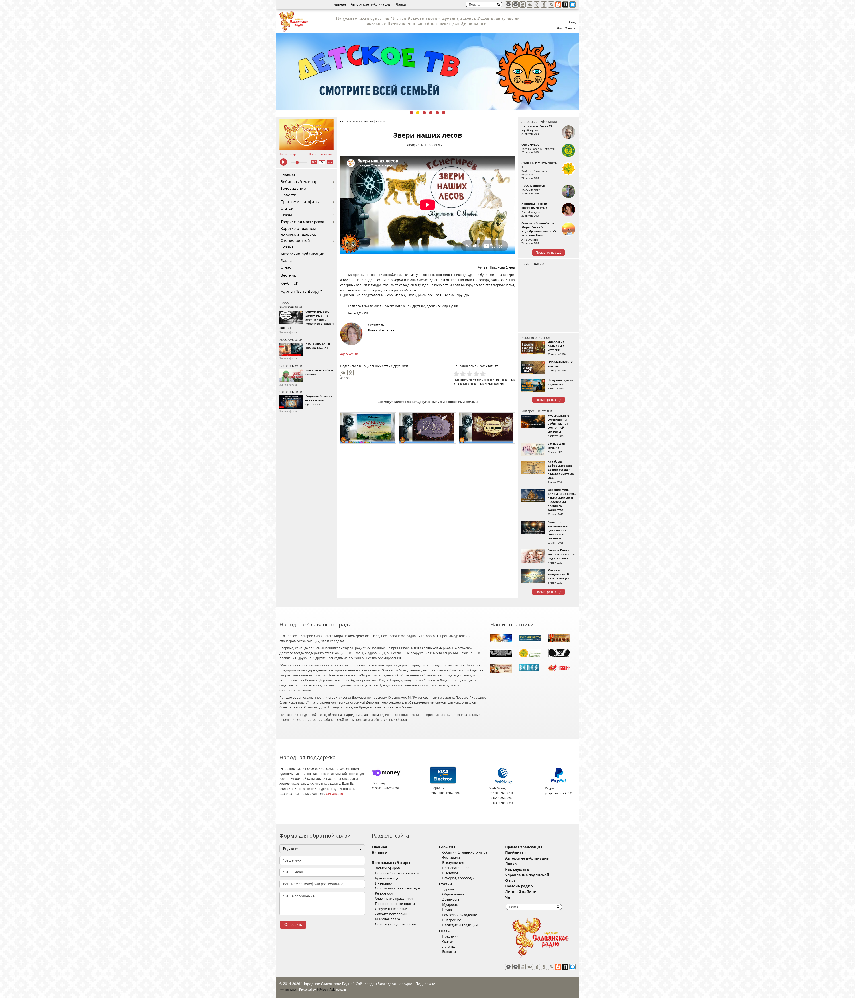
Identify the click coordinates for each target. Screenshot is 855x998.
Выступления (453, 863)
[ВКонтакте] (343, 373)
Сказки (447, 941)
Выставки (450, 873)
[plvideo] (565, 4)
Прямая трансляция (523, 847)
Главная (339, 4)
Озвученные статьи (391, 909)
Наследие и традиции (460, 925)
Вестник (288, 275)
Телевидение (293, 188)
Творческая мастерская (302, 222)
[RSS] (551, 4)
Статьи (287, 208)
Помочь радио (532, 263)
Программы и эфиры (300, 202)
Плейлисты (516, 853)
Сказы (286, 215)
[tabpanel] (427, 71)
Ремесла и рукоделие (459, 915)
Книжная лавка (387, 919)
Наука (447, 910)
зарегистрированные (501, 379)
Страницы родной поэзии (396, 924)
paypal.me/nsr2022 (558, 793)
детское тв (350, 354)
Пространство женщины (395, 904)
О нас (286, 267)
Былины (449, 951)
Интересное (452, 920)
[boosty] (558, 4)
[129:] (427, 71)
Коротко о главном (298, 228)
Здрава (448, 889)
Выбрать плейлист (321, 154)
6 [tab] (443, 112)
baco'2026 (291, 989)
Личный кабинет (521, 892)
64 (322, 162)
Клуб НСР (289, 283)
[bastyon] (572, 4)
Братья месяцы (387, 878)
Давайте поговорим (391, 914)
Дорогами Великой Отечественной (299, 238)
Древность (451, 899)
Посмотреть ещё (548, 252)
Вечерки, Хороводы (458, 878)
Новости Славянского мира (397, 873)
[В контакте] (530, 4)
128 (314, 162)
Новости (288, 195)
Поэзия (287, 247)
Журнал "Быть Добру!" (301, 291)
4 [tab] (430, 112)
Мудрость (450, 904)
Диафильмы (416, 145)
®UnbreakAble (326, 989)
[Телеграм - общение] (515, 4)
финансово (334, 793)
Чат (559, 28)
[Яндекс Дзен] (544, 4)
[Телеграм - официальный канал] (508, 4)
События (447, 847)
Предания (450, 936)
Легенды (449, 946)
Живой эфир (287, 154)
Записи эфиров (387, 868)
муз (330, 162)
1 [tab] (411, 112)
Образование (453, 894)
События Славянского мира (464, 852)
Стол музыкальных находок (398, 888)
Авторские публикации (371, 4)
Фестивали (451, 857)
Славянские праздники (394, 898)
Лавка (401, 4)
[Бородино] (487, 428)
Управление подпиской (527, 875)
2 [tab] (417, 112)
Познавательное (455, 868)
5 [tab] (437, 112)
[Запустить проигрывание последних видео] (306, 134)
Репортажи (384, 893)
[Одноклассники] (350, 373)
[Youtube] (522, 4)
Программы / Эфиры (391, 863)
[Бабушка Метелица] (427, 428)
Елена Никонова (381, 330)
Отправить (293, 924)
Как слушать (517, 869)
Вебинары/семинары (300, 182)
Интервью (383, 883)
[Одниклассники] (537, 4)
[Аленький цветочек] (368, 428)
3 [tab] (424, 112)
